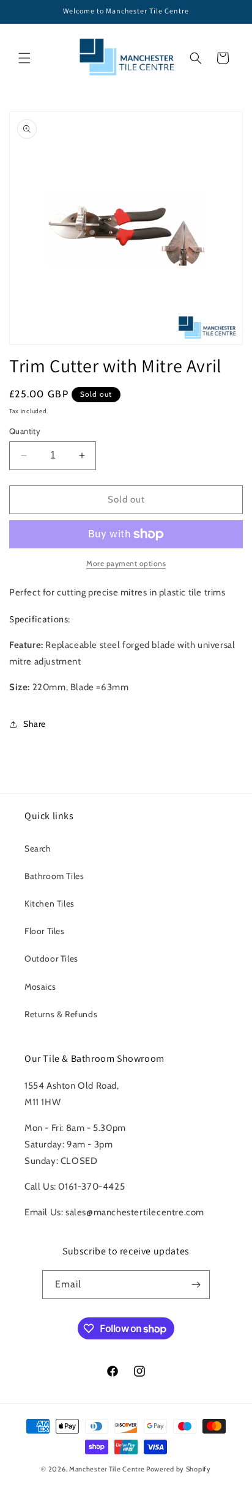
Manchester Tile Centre (106, 1469)
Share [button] (34, 723)
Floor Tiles (44, 931)
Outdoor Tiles (51, 958)
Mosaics (40, 986)
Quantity (24, 431)
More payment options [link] (126, 563)
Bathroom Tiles (54, 876)
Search (37, 848)
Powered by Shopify (178, 1469)
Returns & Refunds (60, 1014)
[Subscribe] (195, 1284)
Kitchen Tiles (49, 903)
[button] (24, 58)
